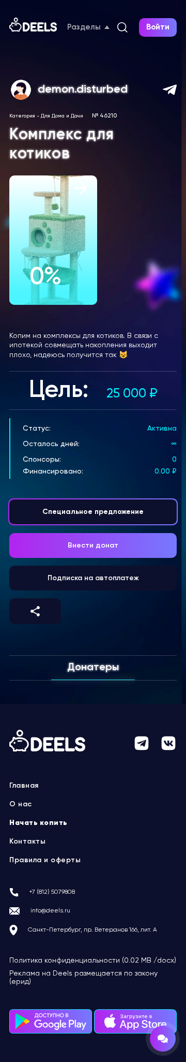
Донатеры (93, 667)
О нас (20, 804)
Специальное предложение (93, 511)
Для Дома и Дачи (62, 116)
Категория (22, 116)
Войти (157, 27)
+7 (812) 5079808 (52, 892)
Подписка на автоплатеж (93, 578)
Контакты (27, 841)
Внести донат (93, 545)
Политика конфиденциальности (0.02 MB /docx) (92, 960)
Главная (24, 785)
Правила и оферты (45, 860)
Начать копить (38, 823)
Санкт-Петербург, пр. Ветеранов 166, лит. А (92, 930)
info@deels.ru (50, 911)
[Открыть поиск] (122, 27)
